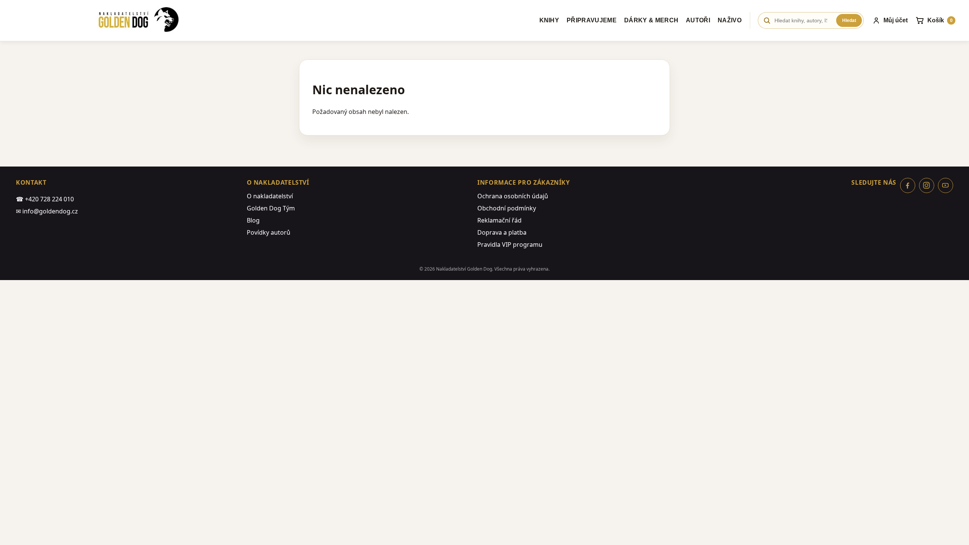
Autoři (698, 20)
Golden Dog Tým (271, 208)
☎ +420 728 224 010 (45, 199)
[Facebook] (907, 185)
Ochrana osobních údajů (512, 196)
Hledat (849, 20)
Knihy (549, 20)
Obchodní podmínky (506, 208)
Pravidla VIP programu (509, 244)
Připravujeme (592, 20)
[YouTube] (945, 185)
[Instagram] (926, 185)
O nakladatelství (270, 196)
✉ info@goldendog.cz (47, 211)
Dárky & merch (651, 20)
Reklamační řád (499, 220)
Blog (253, 220)
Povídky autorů (268, 232)
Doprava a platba (502, 232)
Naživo (730, 20)
